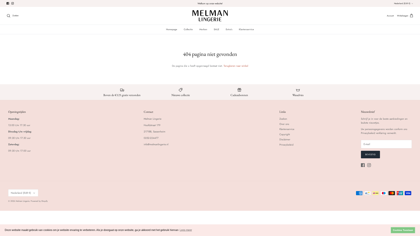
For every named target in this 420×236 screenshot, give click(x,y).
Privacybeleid (286, 145)
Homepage (171, 29)
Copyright (284, 134)
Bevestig (370, 154)
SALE (216, 29)
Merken (203, 29)
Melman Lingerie (22, 201)
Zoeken (283, 119)
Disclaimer (284, 139)
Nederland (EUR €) (402, 3)
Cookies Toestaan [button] (403, 230)
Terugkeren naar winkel (236, 66)
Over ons (284, 124)
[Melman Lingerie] (210, 15)
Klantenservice (246, 29)
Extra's (229, 29)
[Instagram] (12, 3)
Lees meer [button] (186, 230)
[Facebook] (8, 3)
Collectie (188, 29)
